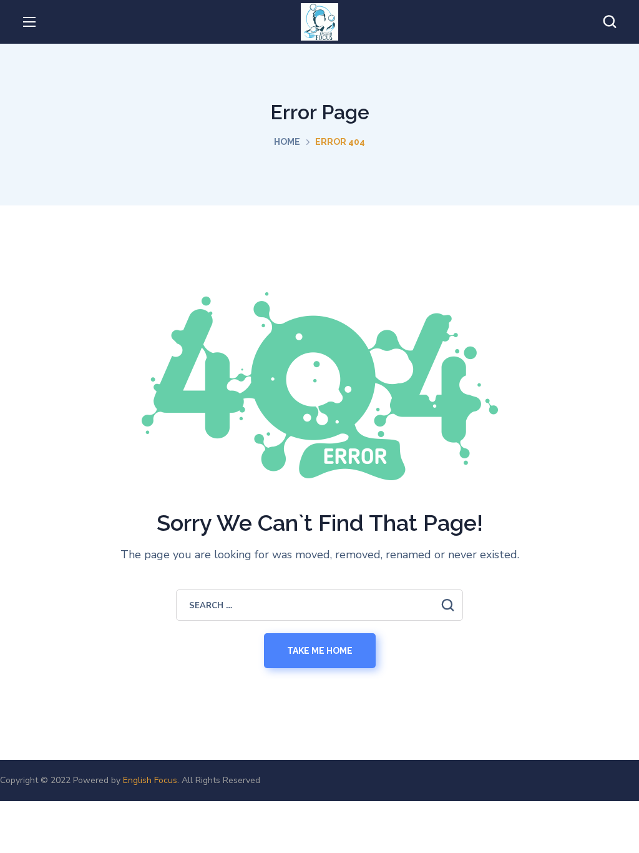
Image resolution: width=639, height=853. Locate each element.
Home (287, 142)
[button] (609, 21)
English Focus (150, 780)
